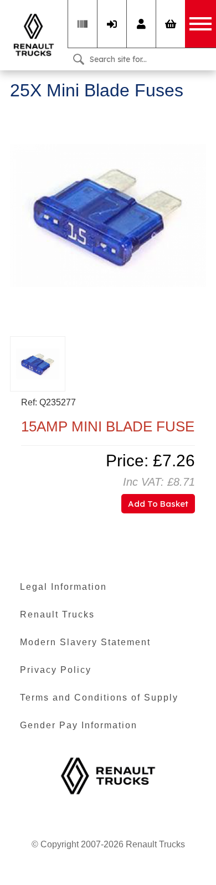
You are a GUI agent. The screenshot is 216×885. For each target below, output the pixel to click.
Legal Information (63, 586)
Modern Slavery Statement (85, 642)
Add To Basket (158, 503)
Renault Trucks (57, 614)
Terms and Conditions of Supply (99, 697)
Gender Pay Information (78, 725)
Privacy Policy (55, 670)
